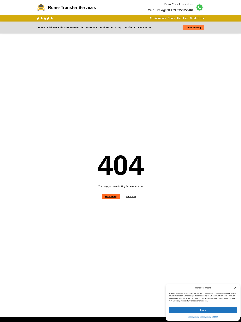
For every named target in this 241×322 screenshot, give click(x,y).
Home (41, 27)
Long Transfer (123, 27)
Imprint (215, 317)
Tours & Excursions (97, 27)
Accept (203, 310)
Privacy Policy (193, 317)
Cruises (142, 27)
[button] (235, 287)
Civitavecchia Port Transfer (63, 27)
